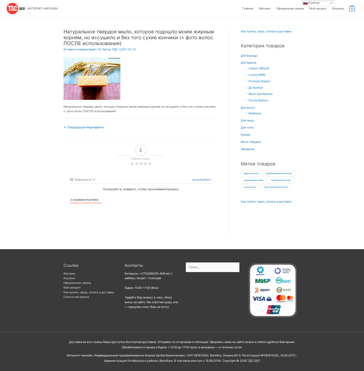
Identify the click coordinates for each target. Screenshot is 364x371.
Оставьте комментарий (80, 49)
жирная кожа (251, 173)
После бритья (258, 100)
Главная (247, 8)
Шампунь (255, 113)
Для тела (247, 127)
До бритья (256, 87)
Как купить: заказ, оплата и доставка (266, 31)
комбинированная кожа (279, 173)
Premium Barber (260, 81)
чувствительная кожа (276, 187)
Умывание (248, 149)
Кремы (245, 134)
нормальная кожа (254, 180)
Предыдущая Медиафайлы (84, 127)
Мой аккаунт (318, 8)
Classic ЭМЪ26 (259, 68)
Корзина (338, 8)
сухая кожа (250, 187)
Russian (314, 2)
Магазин (265, 8)
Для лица (247, 120)
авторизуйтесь (201, 179)
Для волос (248, 107)
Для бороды (249, 55)
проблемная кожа (281, 180)
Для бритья (248, 62)
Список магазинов (76, 297)
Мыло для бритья (260, 94)
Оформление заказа (290, 8)
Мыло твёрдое (251, 142)
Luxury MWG (257, 75)
